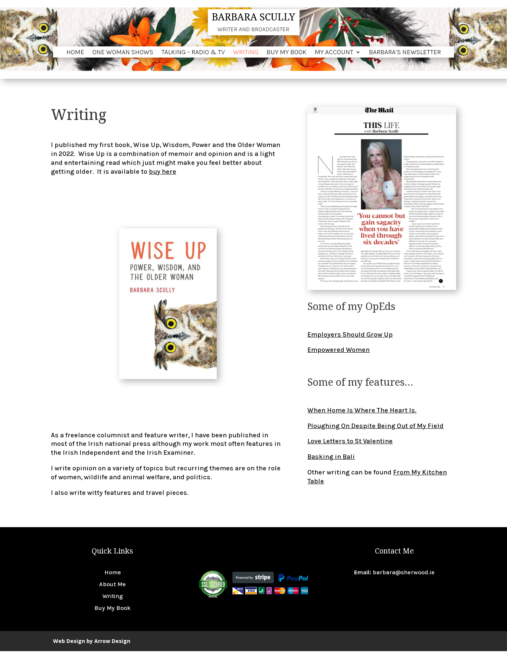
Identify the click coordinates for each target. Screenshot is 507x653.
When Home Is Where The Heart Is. (361, 410)
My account (334, 52)
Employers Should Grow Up (350, 334)
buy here (162, 171)
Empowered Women (338, 350)
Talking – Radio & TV (193, 52)
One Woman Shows (122, 52)
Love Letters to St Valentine (350, 441)
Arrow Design (112, 640)
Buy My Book (286, 52)
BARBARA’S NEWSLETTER (405, 52)
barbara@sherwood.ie (404, 572)
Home (75, 52)
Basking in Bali (331, 457)
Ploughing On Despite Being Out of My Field (375, 426)
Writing (245, 52)
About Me (112, 584)
